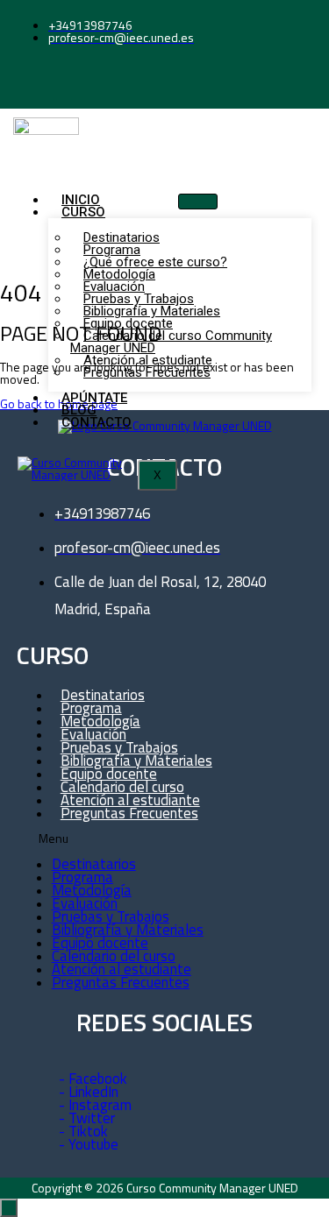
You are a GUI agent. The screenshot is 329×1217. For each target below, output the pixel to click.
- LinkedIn (88, 1091)
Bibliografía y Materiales (128, 929)
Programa (82, 877)
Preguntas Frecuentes (147, 372)
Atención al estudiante (121, 969)
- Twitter (87, 1118)
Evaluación (85, 903)
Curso (83, 212)
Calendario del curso (113, 956)
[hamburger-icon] (198, 201)
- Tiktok (83, 1131)
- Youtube (88, 1144)
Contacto (96, 422)
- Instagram (95, 1104)
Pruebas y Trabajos (110, 916)
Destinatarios (94, 864)
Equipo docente (100, 942)
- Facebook (93, 1078)
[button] (150, 839)
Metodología (92, 890)
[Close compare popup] (9, 1208)
